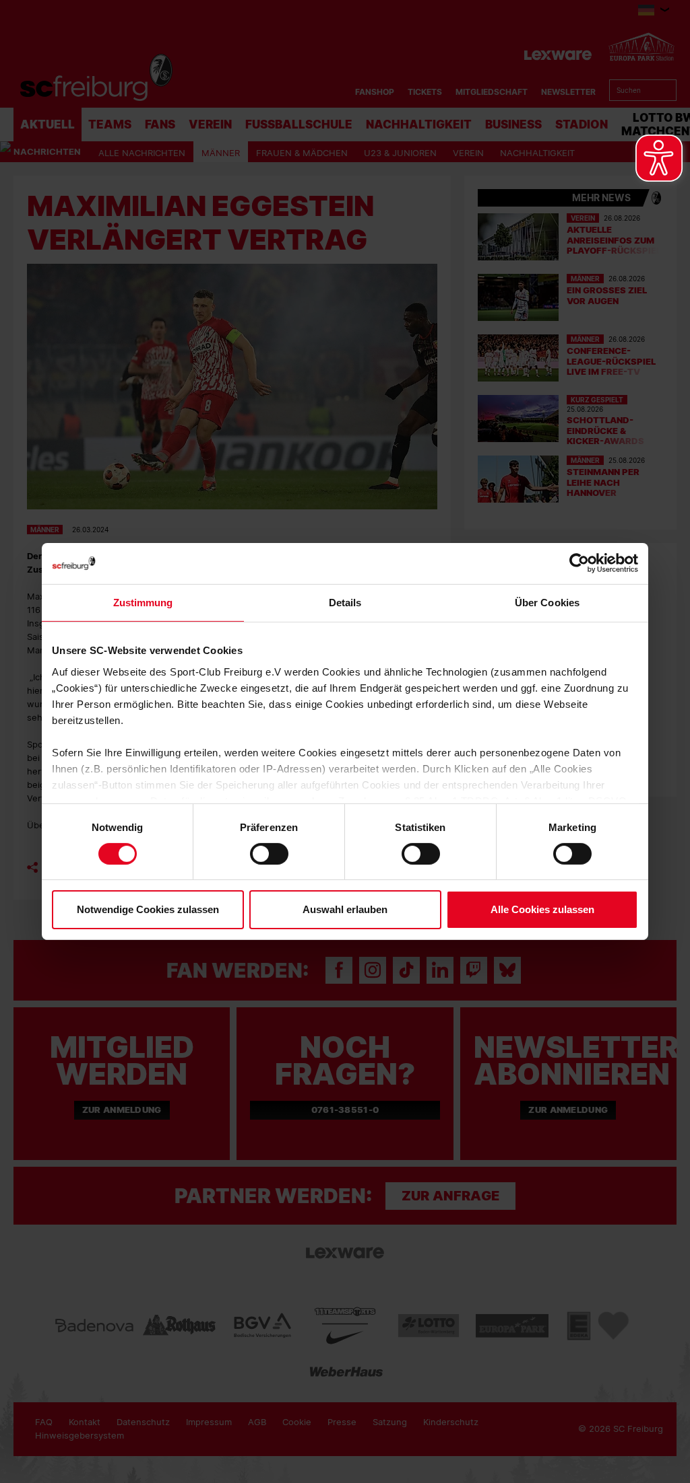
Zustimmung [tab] (143, 602)
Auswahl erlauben (345, 909)
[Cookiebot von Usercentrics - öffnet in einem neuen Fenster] (579, 563)
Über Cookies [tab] (547, 602)
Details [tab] (345, 602)
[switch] (269, 854)
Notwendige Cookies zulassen (148, 909)
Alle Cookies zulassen (542, 909)
